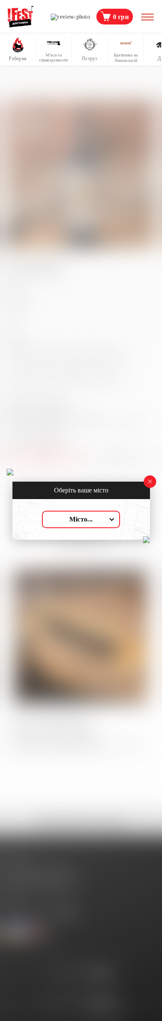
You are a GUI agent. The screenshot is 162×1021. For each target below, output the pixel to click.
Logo (20, 16)
